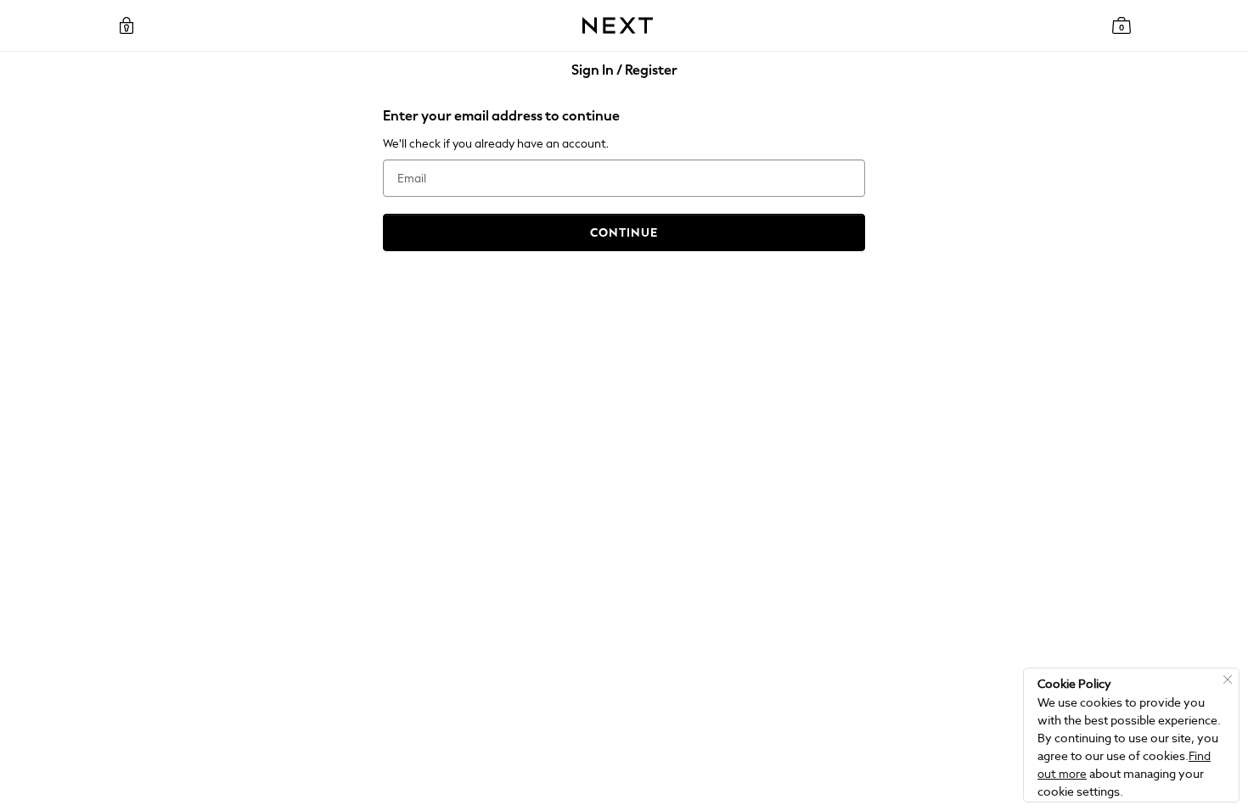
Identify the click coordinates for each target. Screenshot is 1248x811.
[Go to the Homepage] (617, 25)
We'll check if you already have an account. (496, 144)
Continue (624, 233)
